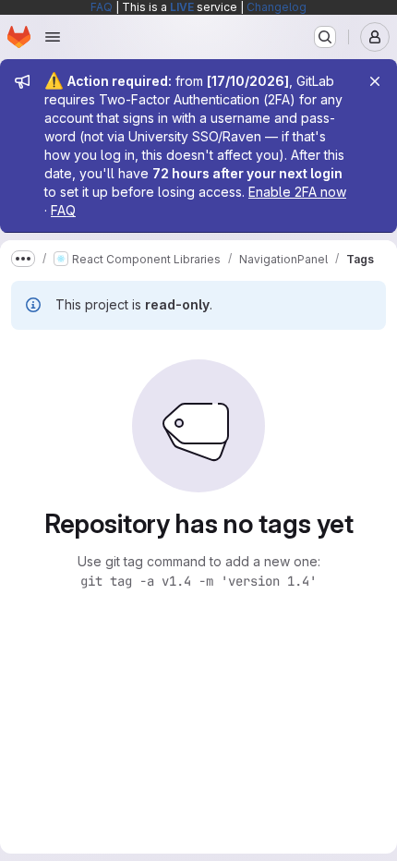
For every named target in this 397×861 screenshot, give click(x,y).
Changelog (277, 7)
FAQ (101, 7)
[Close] (375, 81)
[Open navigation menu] (52, 37)
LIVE (182, 7)
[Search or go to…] (325, 37)
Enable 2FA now (297, 192)
